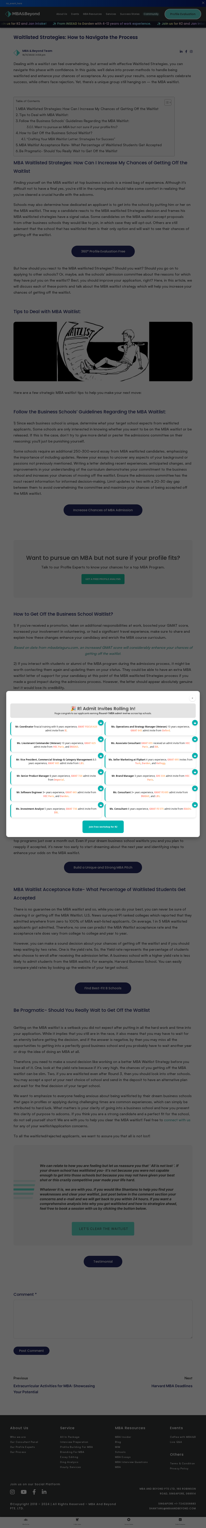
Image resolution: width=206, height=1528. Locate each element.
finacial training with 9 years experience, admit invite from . (56, 728)
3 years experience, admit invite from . (151, 777)
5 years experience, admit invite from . (56, 810)
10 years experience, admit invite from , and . (56, 745)
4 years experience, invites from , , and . (151, 761)
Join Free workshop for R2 (103, 826)
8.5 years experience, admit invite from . (56, 761)
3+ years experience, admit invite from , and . (56, 794)
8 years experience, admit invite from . (56, 777)
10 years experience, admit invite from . (150, 728)
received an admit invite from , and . (150, 745)
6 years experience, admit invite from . (150, 808)
